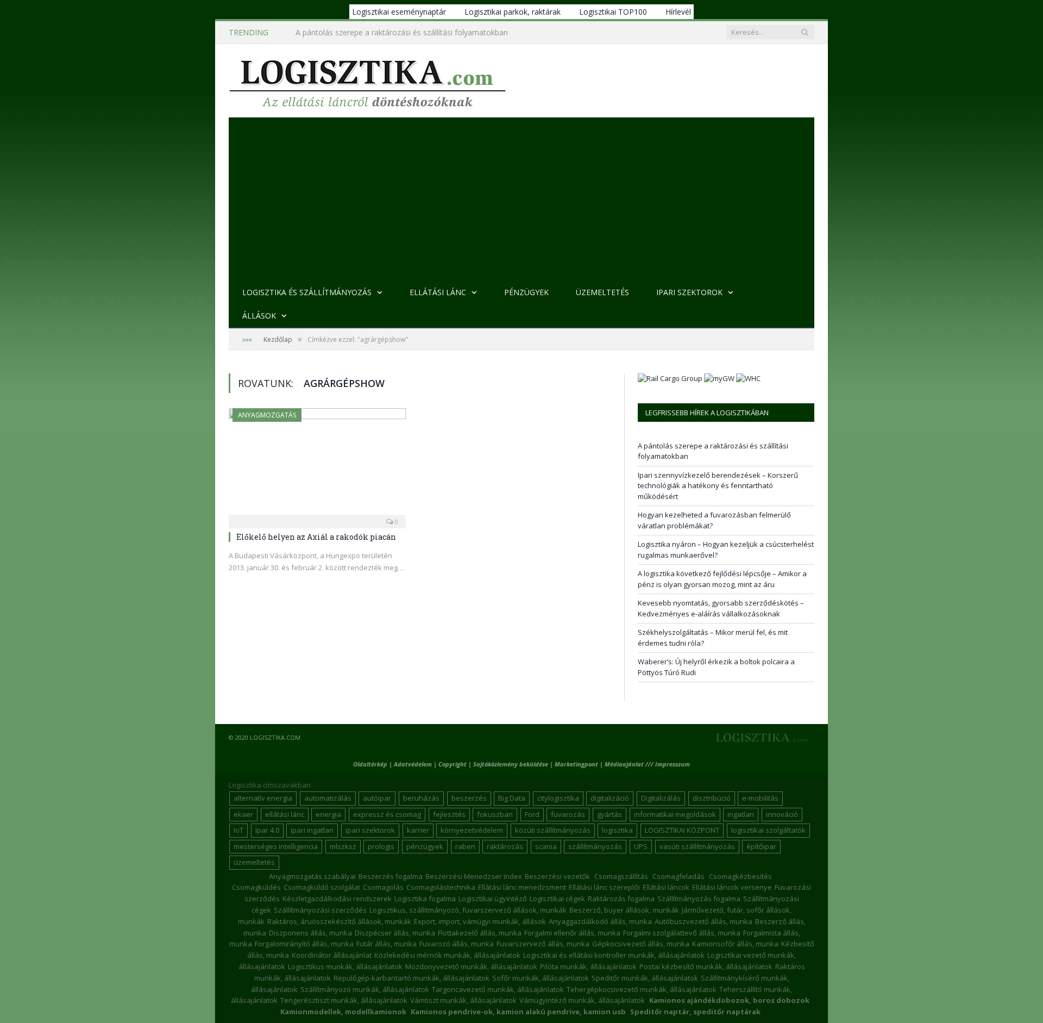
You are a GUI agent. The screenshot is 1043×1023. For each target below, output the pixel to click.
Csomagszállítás (621, 876)
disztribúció (712, 798)
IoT (238, 830)
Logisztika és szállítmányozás (307, 292)
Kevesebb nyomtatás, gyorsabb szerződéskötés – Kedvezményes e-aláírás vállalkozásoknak (721, 608)
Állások (259, 315)
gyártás (609, 814)
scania (546, 846)
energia (328, 814)
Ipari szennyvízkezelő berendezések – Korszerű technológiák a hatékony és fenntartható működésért (420, 33)
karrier (418, 830)
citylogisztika (558, 798)
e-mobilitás (760, 798)
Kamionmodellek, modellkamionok (343, 1011)
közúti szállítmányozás (552, 830)
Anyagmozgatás (267, 415)
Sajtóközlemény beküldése (511, 764)
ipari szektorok (370, 830)
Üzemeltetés (602, 292)
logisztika (617, 830)
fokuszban (495, 814)
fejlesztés (449, 814)
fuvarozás (568, 814)
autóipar (377, 798)
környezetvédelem (472, 830)
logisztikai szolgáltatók (768, 830)
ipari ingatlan (312, 830)
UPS (641, 846)
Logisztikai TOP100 (613, 12)
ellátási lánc (284, 814)
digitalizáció (609, 798)
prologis (381, 846)
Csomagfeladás (678, 876)
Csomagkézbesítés (740, 876)
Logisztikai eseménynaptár (399, 12)
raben (465, 846)
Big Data (511, 798)
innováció (782, 814)
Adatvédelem (413, 764)
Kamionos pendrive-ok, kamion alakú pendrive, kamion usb (518, 1011)
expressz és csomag (387, 814)
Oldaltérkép (370, 764)
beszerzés (469, 798)
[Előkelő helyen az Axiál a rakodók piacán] (317, 464)
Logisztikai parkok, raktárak (512, 12)
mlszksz (343, 846)
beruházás (421, 798)
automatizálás (327, 798)
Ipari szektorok (689, 292)
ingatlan (740, 814)
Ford (532, 814)
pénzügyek (424, 846)
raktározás (505, 846)
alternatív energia (263, 798)
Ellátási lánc (438, 292)
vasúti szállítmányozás (697, 846)
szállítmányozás (595, 846)
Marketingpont (576, 764)
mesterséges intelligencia (276, 846)
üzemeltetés (254, 862)
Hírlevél (678, 12)
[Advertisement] (521, 199)
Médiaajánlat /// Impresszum (647, 764)
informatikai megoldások (675, 814)
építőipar (761, 846)
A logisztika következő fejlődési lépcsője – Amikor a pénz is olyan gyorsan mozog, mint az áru (722, 579)
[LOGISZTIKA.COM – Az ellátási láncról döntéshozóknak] (367, 81)
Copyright (452, 764)
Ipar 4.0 (267, 830)
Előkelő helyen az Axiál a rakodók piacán (316, 537)
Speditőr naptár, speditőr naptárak (695, 1011)
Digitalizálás (661, 798)
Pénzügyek (526, 292)
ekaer (243, 814)
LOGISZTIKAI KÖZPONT (682, 830)
